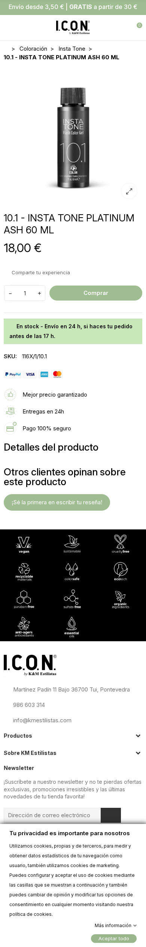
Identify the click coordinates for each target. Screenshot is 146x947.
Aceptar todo (113, 938)
